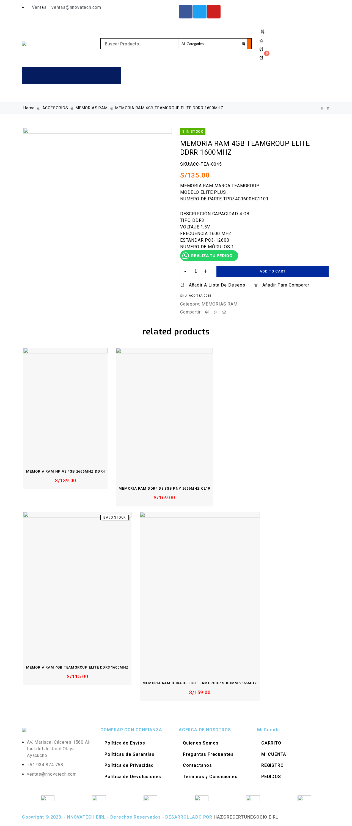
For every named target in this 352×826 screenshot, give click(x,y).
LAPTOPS (289, 75)
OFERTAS (257, 91)
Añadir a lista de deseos (217, 285)
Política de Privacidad (129, 765)
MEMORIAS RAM (92, 108)
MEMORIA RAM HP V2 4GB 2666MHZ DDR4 (65, 471)
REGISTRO (272, 765)
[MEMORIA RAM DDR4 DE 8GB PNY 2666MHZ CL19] (164, 413)
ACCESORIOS (161, 75)
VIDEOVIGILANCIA (197, 91)
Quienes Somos (200, 743)
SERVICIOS (229, 91)
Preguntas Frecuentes (208, 754)
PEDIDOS (271, 776)
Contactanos (197, 765)
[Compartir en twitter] (215, 312)
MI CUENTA (273, 754)
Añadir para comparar (285, 285)
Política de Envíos (125, 743)
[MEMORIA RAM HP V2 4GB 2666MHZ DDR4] (65, 404)
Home (29, 108)
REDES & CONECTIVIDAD (152, 91)
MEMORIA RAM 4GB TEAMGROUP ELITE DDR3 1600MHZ (77, 667)
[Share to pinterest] (224, 312)
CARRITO (271, 743)
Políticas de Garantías (130, 754)
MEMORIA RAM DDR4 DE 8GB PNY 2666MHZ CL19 (164, 488)
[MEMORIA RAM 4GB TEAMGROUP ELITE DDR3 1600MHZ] (77, 584)
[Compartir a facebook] (207, 312)
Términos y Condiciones (210, 776)
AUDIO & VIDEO (193, 75)
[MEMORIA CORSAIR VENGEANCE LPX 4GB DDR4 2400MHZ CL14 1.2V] (328, 108)
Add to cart (273, 271)
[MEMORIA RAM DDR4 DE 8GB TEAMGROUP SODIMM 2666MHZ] (200, 592)
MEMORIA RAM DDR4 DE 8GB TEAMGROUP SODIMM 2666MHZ (199, 683)
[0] (261, 57)
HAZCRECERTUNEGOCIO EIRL (246, 817)
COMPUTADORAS (228, 75)
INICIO (134, 75)
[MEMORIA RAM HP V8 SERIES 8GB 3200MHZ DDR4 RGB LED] (321, 108)
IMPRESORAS (262, 75)
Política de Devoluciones (133, 776)
